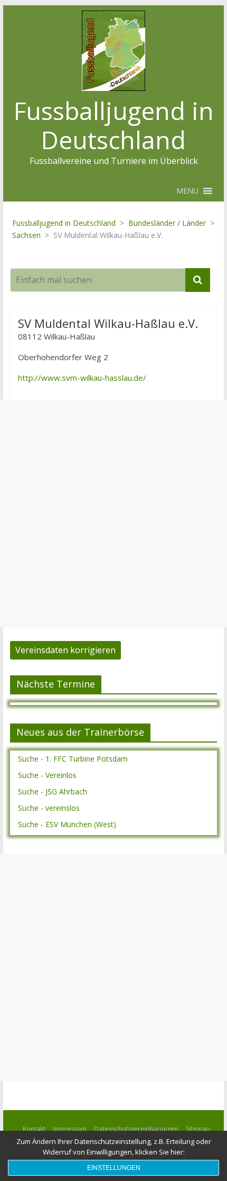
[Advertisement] (113, 513)
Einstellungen (113, 1167)
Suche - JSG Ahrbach (52, 791)
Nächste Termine (55, 684)
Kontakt (34, 1128)
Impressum (70, 1128)
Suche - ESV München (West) (67, 824)
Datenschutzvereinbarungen (136, 1128)
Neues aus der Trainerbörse (80, 732)
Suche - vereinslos (49, 808)
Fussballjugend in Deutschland (114, 125)
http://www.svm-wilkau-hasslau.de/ (82, 377)
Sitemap (198, 1128)
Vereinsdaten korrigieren (65, 650)
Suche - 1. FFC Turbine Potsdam (73, 759)
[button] (187, 191)
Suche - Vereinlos (47, 775)
